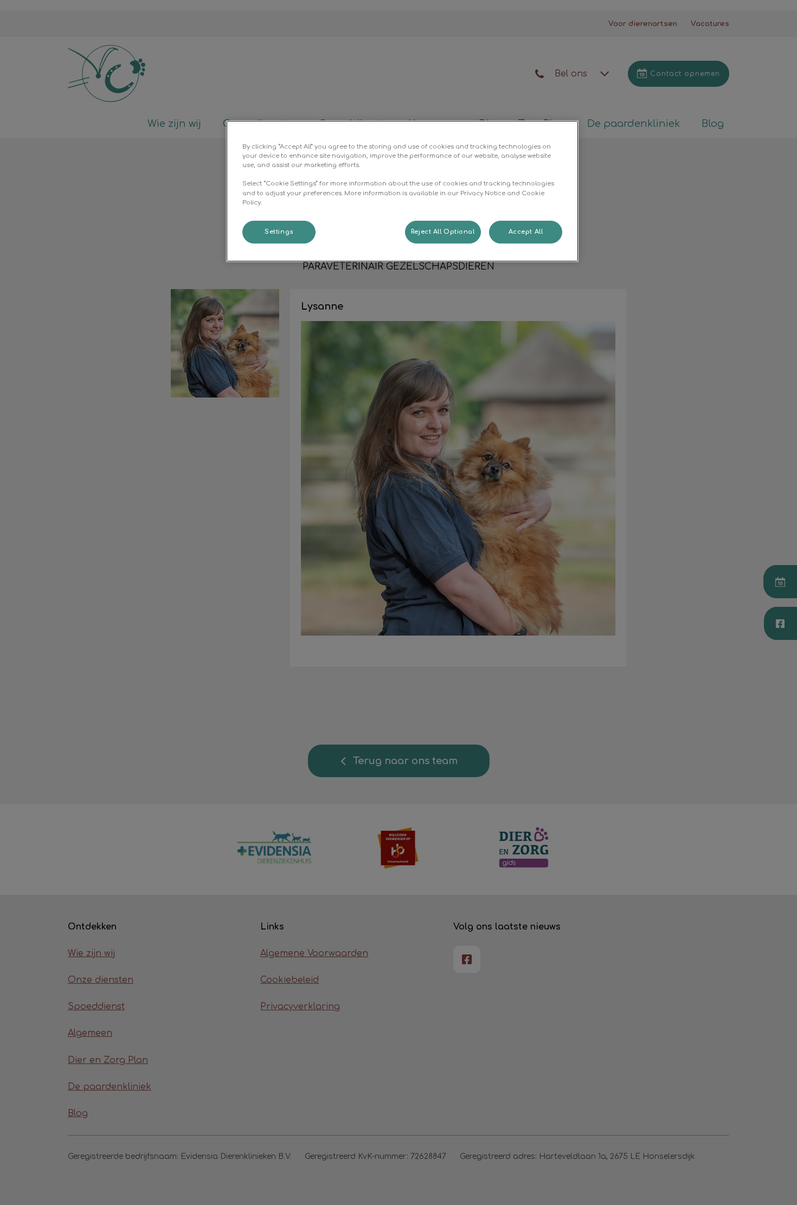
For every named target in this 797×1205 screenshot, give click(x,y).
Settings (279, 231)
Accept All (526, 231)
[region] (402, 190)
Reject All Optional (443, 231)
